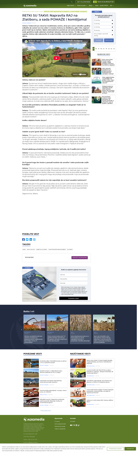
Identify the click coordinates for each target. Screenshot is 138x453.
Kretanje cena (91, 366)
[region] (69, 448)
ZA (114, 48)
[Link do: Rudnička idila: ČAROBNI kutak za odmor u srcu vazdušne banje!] (31, 363)
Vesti (96, 5)
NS (96, 48)
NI (98, 48)
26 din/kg (97, 30)
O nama (57, 421)
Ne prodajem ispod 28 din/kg (101, 34)
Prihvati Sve (130, 448)
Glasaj (98, 40)
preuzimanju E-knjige (76, 291)
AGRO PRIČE (104, 5)
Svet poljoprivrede (83, 1)
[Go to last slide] (21, 329)
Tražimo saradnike (60, 429)
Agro (24, 249)
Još (111, 5)
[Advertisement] (56, 213)
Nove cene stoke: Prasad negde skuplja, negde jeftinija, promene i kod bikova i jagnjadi (100, 362)
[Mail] (34, 239)
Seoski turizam (39, 11)
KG (111, 48)
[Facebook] (23, 239)
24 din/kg (97, 27)
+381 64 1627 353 (32, 439)
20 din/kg (97, 20)
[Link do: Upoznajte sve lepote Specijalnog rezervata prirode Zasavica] (31, 382)
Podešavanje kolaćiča (115, 448)
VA (109, 48)
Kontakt (72, 421)
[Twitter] (27, 239)
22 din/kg (97, 23)
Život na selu (81, 5)
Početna (24, 11)
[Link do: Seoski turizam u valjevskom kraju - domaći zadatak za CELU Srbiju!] (31, 373)
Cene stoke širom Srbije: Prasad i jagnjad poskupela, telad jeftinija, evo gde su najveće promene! (100, 391)
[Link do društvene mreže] (71, 425)
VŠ (106, 48)
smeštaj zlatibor (41, 249)
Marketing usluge (60, 426)
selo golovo (31, 249)
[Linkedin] (30, 239)
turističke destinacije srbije (57, 249)
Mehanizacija (90, 375)
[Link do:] (31, 392)
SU (103, 48)
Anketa (97, 11)
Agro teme (70, 5)
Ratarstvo (27, 332)
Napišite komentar (80, 257)
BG (93, 48)
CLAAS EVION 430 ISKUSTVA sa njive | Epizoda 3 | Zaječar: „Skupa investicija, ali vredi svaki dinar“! (100, 371)
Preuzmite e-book (73, 298)
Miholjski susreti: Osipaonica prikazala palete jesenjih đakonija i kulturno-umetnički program (52, 401)
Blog (90, 5)
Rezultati (109, 40)
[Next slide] (116, 329)
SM (101, 48)
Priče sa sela (43, 394)
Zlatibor (69, 249)
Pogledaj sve (46, 410)
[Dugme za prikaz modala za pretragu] (72, 1)
